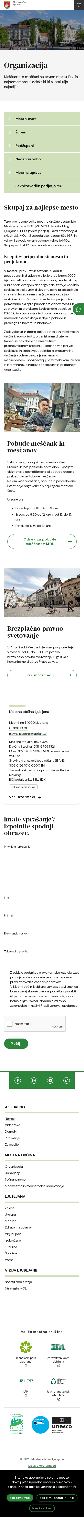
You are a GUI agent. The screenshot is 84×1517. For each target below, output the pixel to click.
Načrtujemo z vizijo (18, 1282)
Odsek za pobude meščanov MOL (40, 541)
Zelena (9, 1208)
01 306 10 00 (18, 728)
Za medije (12, 1145)
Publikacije (12, 1138)
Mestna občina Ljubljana (29, 711)
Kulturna (11, 1247)
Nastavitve (42, 1508)
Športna (11, 1253)
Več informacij (40, 675)
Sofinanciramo (15, 1179)
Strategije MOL (16, 1288)
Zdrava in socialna (18, 1227)
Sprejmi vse (20, 1498)
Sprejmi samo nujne (57, 1498)
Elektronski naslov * (17, 933)
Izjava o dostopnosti (42, 1465)
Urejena (10, 1215)
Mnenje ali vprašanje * (18, 846)
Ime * (7, 897)
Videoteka (12, 1125)
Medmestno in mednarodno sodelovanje (34, 1186)
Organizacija (14, 1167)
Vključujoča (13, 1234)
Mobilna (10, 1221)
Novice (10, 1119)
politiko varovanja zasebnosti (50, 1487)
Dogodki (11, 1132)
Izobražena (13, 1240)
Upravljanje (13, 1173)
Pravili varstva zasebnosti (59, 1005)
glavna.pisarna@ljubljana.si (28, 733)
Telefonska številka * (17, 951)
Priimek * (10, 915)
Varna (9, 1260)
